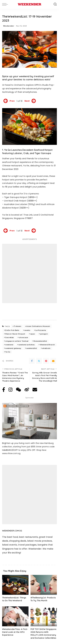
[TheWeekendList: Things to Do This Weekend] (15, 585)
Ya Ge (7, 352)
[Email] (53, 361)
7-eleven (17, 326)
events (27, 330)
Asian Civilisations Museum (38, 326)
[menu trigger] (5, 4)
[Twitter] (39, 361)
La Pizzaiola (40, 330)
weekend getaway (13, 348)
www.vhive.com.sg (11, 453)
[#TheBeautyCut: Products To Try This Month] (44, 585)
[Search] (55, 4)
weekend (9, 345)
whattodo (46, 348)
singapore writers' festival (16, 341)
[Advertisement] (29, 273)
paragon (44, 334)
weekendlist (31, 348)
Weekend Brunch (47, 345)
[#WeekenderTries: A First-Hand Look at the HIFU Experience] (15, 616)
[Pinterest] (46, 361)
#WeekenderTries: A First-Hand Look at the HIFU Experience (15, 632)
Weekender (8, 26)
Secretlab (9, 337)
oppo (32, 334)
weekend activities (26, 345)
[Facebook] (32, 361)
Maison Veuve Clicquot (15, 334)
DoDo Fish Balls (12, 330)
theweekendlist (40, 341)
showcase (23, 337)
